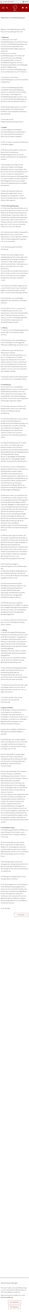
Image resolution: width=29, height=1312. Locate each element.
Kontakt (26, 1)
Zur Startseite (20, 915)
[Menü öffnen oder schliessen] (3, 8)
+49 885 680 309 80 (8, 1)
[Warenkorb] (26, 8)
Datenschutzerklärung (7, 1297)
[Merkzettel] (23, 8)
